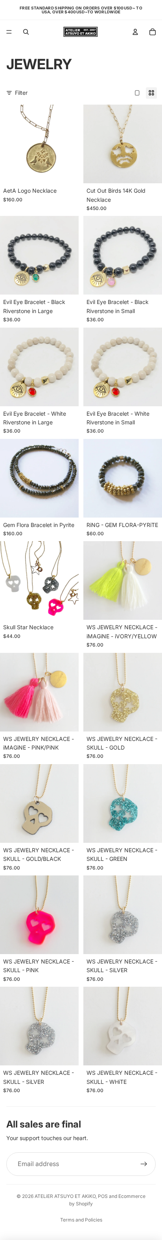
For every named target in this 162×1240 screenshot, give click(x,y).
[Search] (26, 32)
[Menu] (9, 32)
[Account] (135, 32)
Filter (21, 92)
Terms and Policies (81, 1220)
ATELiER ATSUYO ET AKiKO (65, 1196)
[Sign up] (144, 1164)
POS (103, 1196)
